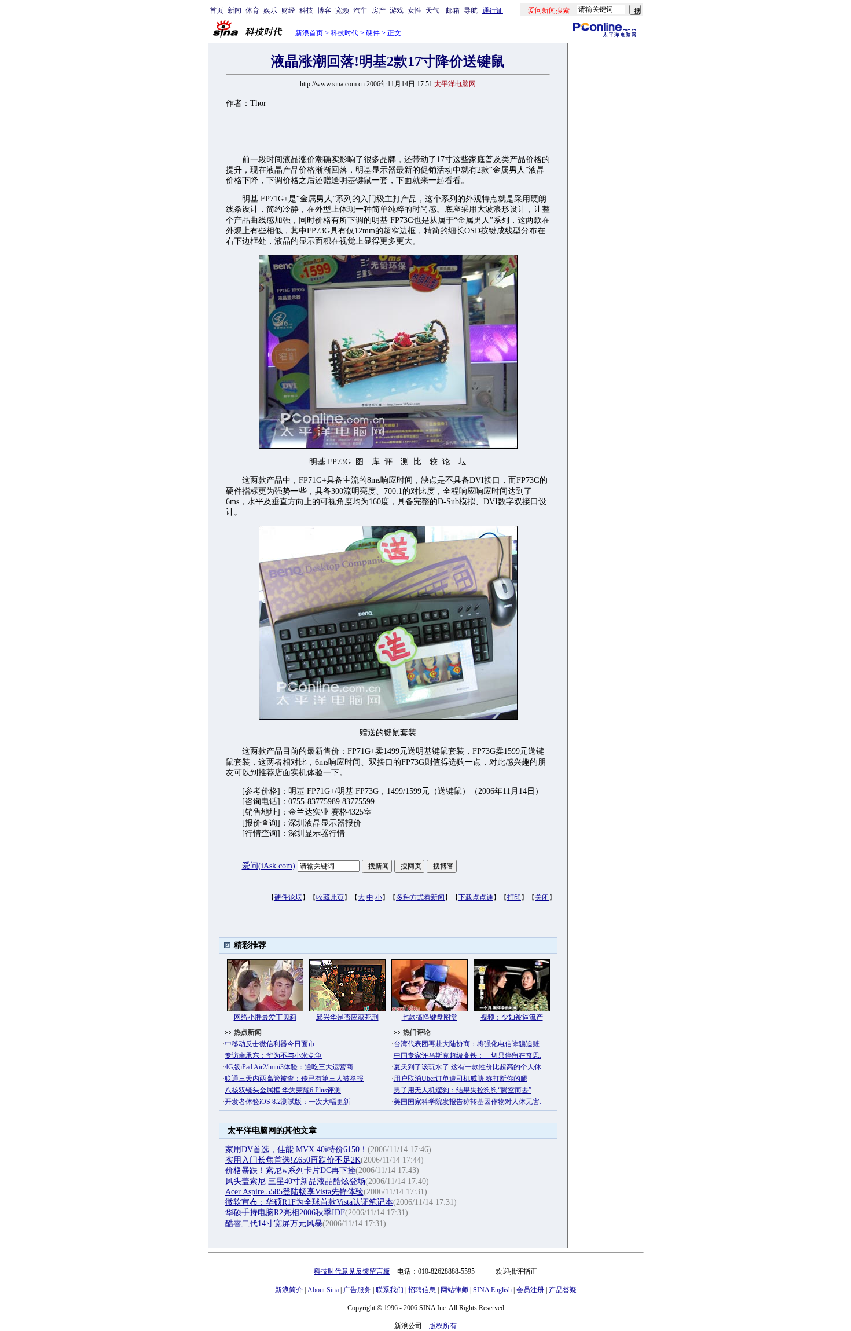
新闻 (234, 10)
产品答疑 (563, 1290)
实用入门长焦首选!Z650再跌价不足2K (293, 1160)
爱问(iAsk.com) (268, 865)
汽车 (360, 10)
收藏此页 (330, 897)
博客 (324, 10)
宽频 (342, 10)
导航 (471, 10)
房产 (379, 10)
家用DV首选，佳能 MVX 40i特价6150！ (296, 1149)
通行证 (492, 10)
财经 (288, 10)
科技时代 (344, 33)
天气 (432, 10)
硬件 (373, 33)
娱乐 (270, 10)
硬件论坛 (288, 897)
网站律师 (454, 1290)
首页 (216, 10)
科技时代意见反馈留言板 (352, 1271)
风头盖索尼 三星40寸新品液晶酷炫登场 (295, 1181)
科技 (306, 10)
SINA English (492, 1290)
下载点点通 (475, 897)
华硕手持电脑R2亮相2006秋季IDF (285, 1212)
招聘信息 (422, 1290)
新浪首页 (309, 33)
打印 (514, 897)
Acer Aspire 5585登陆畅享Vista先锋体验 (294, 1191)
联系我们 (390, 1290)
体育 (252, 10)
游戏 (397, 10)
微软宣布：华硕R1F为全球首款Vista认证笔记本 (309, 1202)
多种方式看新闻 (420, 897)
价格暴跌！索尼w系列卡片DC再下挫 (290, 1170)
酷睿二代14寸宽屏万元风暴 (273, 1223)
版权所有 (443, 1326)
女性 (414, 10)
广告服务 (357, 1290)
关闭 (542, 897)
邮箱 (453, 10)
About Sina (323, 1290)
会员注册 (530, 1290)
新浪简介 (289, 1290)
